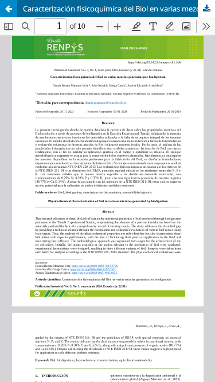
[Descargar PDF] (206, 8)
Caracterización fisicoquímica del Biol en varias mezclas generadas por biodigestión (119, 8)
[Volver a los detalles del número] (8, 8)
